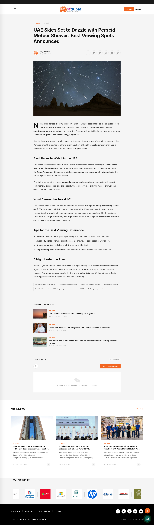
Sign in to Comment (110, 366)
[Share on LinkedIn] (100, 52)
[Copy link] (118, 52)
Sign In (138, 9)
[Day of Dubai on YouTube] (112, 52)
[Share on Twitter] (94, 52)
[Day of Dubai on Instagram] (106, 52)
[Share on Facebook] (88, 52)
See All (138, 409)
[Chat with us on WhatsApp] (147, 519)
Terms (58, 511)
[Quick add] (147, 510)
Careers (29, 511)
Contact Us (44, 511)
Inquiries (129, 9)
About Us (15, 511)
